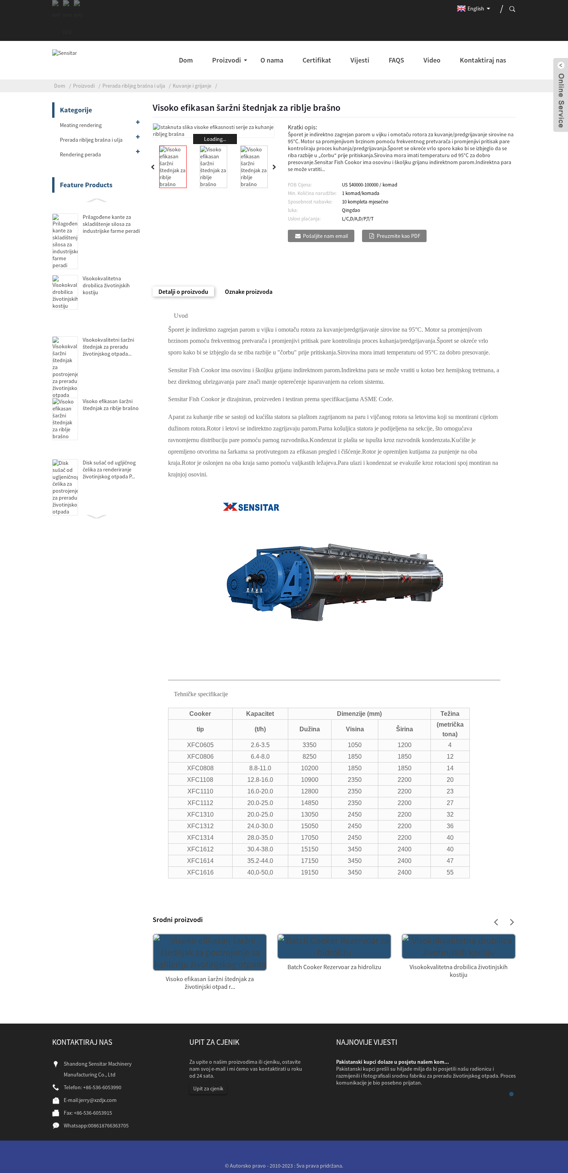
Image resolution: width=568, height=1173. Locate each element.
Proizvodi (84, 85)
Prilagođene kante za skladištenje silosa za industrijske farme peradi (111, 224)
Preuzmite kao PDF (398, 235)
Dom (59, 85)
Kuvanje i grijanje (192, 85)
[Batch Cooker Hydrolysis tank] (334, 945)
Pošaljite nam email (325, 235)
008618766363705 (108, 1125)
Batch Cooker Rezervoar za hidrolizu (334, 967)
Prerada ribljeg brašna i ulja (133, 85)
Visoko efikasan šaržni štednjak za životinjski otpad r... (210, 982)
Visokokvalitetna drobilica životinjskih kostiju (106, 285)
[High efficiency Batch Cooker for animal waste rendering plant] (209, 951)
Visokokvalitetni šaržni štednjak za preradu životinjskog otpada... (108, 346)
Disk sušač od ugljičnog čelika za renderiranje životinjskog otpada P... (109, 469)
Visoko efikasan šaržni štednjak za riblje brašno (111, 405)
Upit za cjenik (208, 1088)
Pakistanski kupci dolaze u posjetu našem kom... (392, 1061)
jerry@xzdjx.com (98, 1100)
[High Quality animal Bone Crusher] (458, 945)
